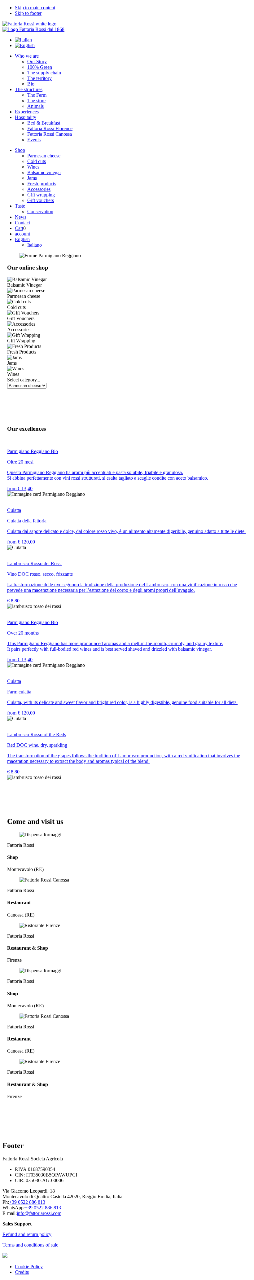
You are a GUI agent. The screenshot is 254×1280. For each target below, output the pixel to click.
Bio (30, 83)
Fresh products (41, 183)
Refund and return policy (26, 1234)
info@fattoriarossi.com (39, 1213)
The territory (39, 78)
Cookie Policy (29, 1266)
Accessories (38, 189)
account (22, 233)
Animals (35, 106)
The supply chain (44, 72)
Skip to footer (28, 13)
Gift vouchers (40, 200)
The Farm (36, 95)
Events (34, 139)
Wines (33, 166)
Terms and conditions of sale (30, 1244)
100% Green (39, 67)
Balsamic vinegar (44, 172)
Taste (20, 206)
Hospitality (25, 117)
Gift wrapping (41, 194)
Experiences (27, 111)
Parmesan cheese (43, 155)
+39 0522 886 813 (27, 1202)
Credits (22, 1272)
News (20, 217)
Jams (32, 178)
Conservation (40, 211)
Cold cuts (36, 161)
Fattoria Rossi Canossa (49, 134)
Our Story (37, 61)
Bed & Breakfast (43, 122)
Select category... (23, 379)
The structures (28, 89)
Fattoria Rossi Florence (49, 128)
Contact (22, 222)
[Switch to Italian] (23, 39)
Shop (20, 150)
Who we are (27, 56)
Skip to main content (35, 7)
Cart (19, 228)
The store (36, 100)
